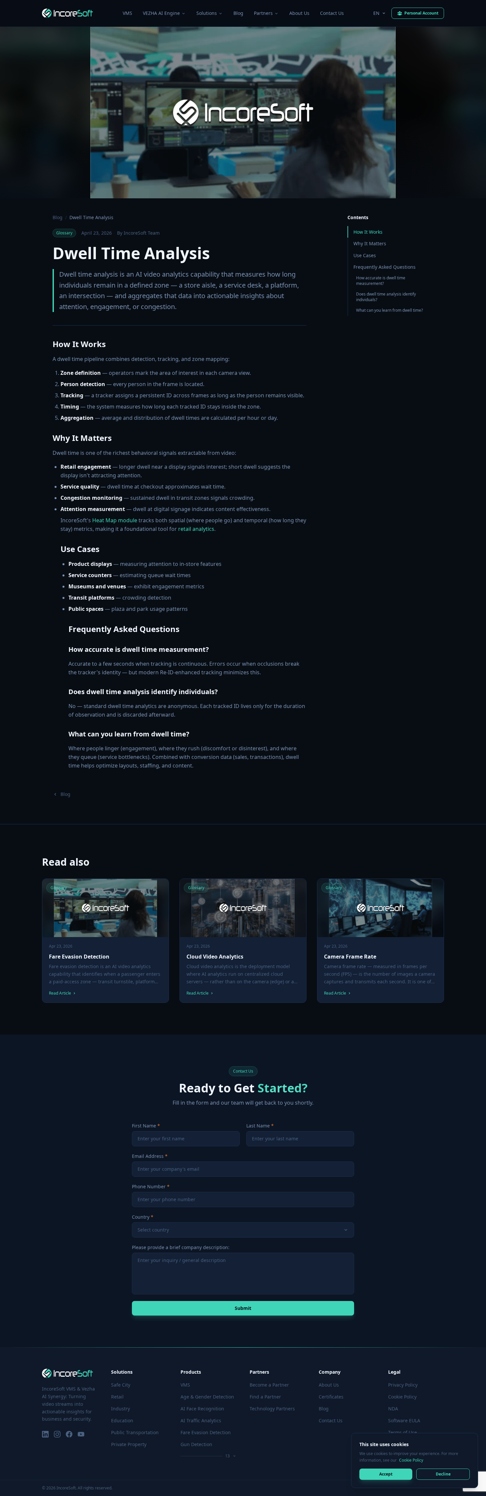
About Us (299, 13)
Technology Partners (272, 1408)
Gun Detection (196, 1444)
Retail (117, 1397)
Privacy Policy (403, 1385)
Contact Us (332, 13)
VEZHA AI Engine (161, 13)
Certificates (331, 1397)
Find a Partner (265, 1397)
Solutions (206, 13)
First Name (144, 1125)
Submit (243, 1308)
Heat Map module (114, 520)
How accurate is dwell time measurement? (380, 280)
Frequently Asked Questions (384, 267)
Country (140, 1217)
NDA (393, 1408)
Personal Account (421, 13)
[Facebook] (69, 1434)
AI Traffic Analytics (201, 1420)
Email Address (148, 1156)
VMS (127, 13)
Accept (385, 1474)
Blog (238, 13)
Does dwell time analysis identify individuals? (386, 296)
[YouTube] (81, 1434)
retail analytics (196, 528)
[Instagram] (57, 1434)
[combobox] (243, 1230)
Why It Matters (369, 243)
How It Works (368, 232)
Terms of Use (402, 1432)
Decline (443, 1474)
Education (122, 1420)
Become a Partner (269, 1385)
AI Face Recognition (202, 1408)
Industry (120, 1408)
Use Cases (364, 255)
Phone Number (149, 1186)
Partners (263, 13)
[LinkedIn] (45, 1434)
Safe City (120, 1385)
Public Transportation (135, 1432)
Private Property (128, 1444)
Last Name (258, 1125)
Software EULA (404, 1420)
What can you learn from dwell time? (389, 310)
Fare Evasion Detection (206, 1432)
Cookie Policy (411, 1460)
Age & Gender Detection (207, 1397)
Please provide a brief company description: (180, 1247)
